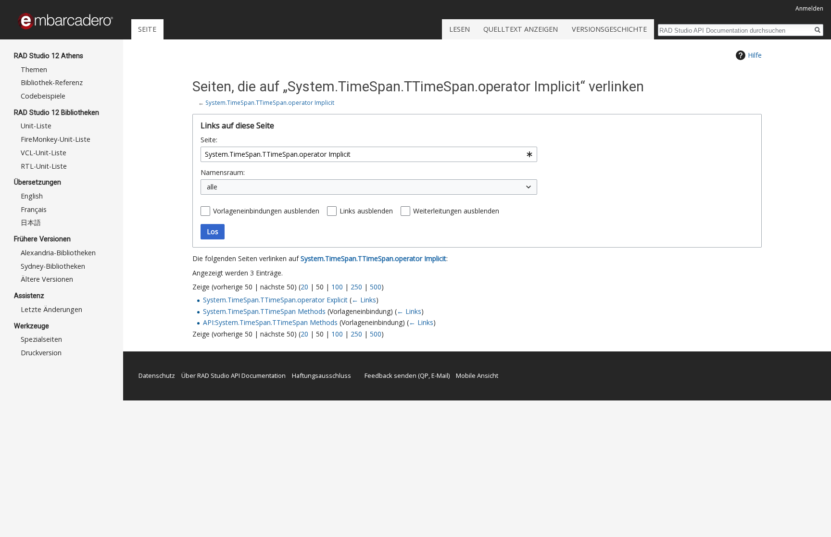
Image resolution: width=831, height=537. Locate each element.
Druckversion (41, 352)
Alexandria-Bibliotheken (58, 252)
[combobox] (369, 154)
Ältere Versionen (47, 279)
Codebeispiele (43, 95)
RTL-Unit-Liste (44, 166)
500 (375, 286)
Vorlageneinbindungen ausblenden (266, 210)
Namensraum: (223, 172)
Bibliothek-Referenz (52, 82)
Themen (34, 69)
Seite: (209, 139)
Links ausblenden (366, 210)
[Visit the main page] (65, 21)
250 (356, 286)
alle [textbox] (212, 186)
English (32, 195)
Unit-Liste (36, 125)
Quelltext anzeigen (520, 29)
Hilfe (755, 55)
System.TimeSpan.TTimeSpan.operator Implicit (269, 102)
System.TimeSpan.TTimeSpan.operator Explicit (275, 299)
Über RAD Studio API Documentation (233, 375)
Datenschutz (156, 375)
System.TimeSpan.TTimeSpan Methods (264, 311)
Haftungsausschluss (321, 375)
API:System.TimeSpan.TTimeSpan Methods (270, 322)
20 (304, 286)
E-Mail (439, 375)
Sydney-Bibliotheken (53, 266)
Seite (147, 29)
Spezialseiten (41, 339)
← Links (364, 299)
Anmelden (809, 8)
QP (424, 375)
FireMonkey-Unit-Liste (55, 139)
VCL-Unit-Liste (43, 152)
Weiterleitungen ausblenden (456, 210)
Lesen (459, 29)
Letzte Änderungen (51, 309)
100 (337, 286)
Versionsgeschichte (609, 29)
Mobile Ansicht (477, 375)
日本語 (31, 222)
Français (34, 209)
